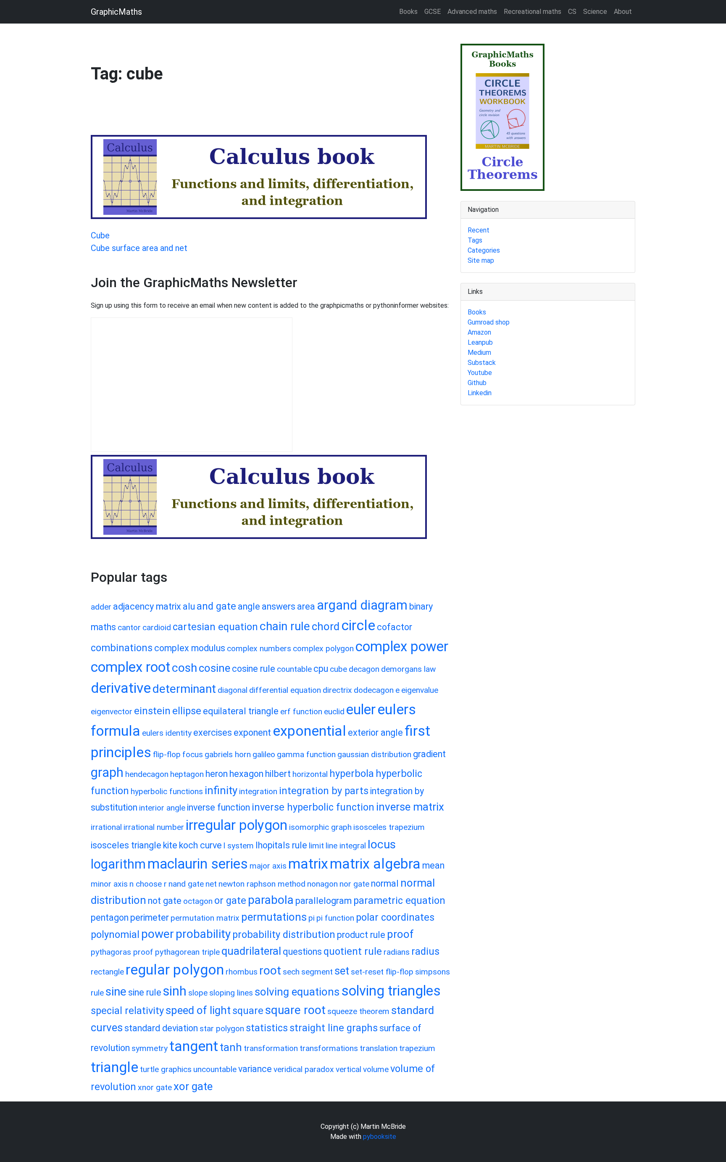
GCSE (432, 12)
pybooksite (379, 1137)
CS (572, 12)
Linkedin (480, 393)
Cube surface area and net (139, 248)
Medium (479, 353)
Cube (100, 235)
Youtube (480, 373)
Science (595, 12)
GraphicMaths (116, 12)
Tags (475, 240)
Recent (478, 230)
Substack (482, 363)
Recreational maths (532, 12)
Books (408, 12)
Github (477, 383)
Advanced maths (472, 12)
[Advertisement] (244, 113)
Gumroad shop (489, 322)
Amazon (479, 332)
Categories (484, 250)
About (623, 12)
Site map (481, 260)
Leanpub (480, 342)
